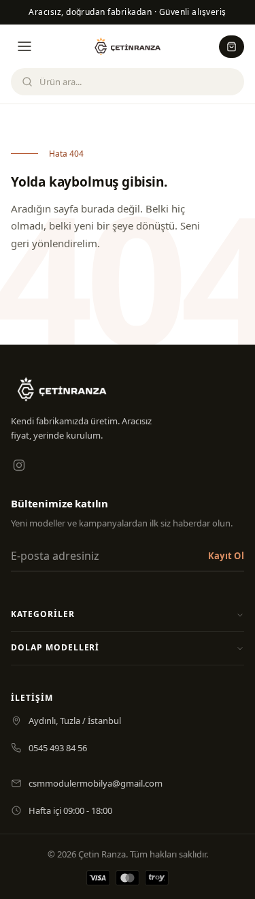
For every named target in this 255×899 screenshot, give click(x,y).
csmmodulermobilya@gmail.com (96, 783)
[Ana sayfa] (128, 46)
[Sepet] (231, 46)
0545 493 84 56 (58, 748)
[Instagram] (19, 465)
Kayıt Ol (226, 556)
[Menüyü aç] (24, 46)
